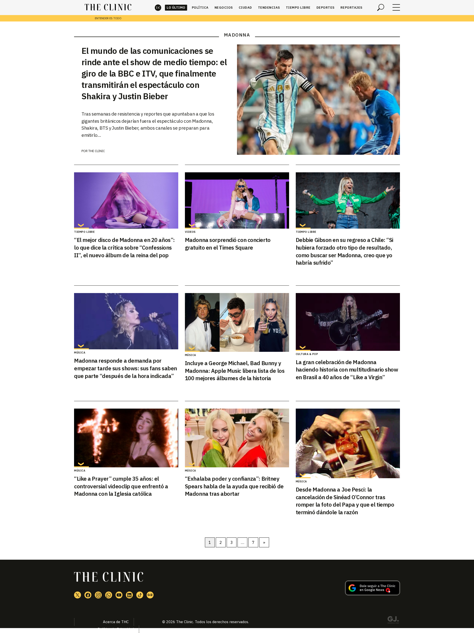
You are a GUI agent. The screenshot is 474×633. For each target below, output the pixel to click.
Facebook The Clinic (87, 595)
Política (200, 7)
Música (79, 352)
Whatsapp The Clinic (108, 595)
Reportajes (351, 7)
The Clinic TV (119, 595)
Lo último (176, 7)
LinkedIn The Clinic (129, 595)
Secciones (396, 7)
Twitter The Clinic (77, 595)
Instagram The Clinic (98, 595)
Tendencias (269, 7)
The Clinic (158, 7)
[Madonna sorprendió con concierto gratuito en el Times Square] (237, 200)
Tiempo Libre (298, 7)
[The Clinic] (108, 7)
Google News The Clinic (150, 595)
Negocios (224, 7)
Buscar (380, 7)
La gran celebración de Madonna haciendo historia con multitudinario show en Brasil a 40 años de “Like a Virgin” (347, 369)
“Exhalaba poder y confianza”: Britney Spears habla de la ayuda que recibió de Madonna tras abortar (234, 486)
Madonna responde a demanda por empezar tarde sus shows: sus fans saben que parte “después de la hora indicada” (125, 368)
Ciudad (245, 7)
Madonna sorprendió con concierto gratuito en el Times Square (228, 243)
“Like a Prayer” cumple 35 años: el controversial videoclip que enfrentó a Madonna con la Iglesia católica (121, 486)
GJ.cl (393, 620)
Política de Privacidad (116, 629)
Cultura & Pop (307, 354)
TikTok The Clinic (139, 595)
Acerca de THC (116, 621)
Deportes (325, 7)
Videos (190, 232)
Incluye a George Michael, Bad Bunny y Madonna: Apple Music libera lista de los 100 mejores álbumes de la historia (234, 370)
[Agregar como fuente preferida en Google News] (372, 593)
